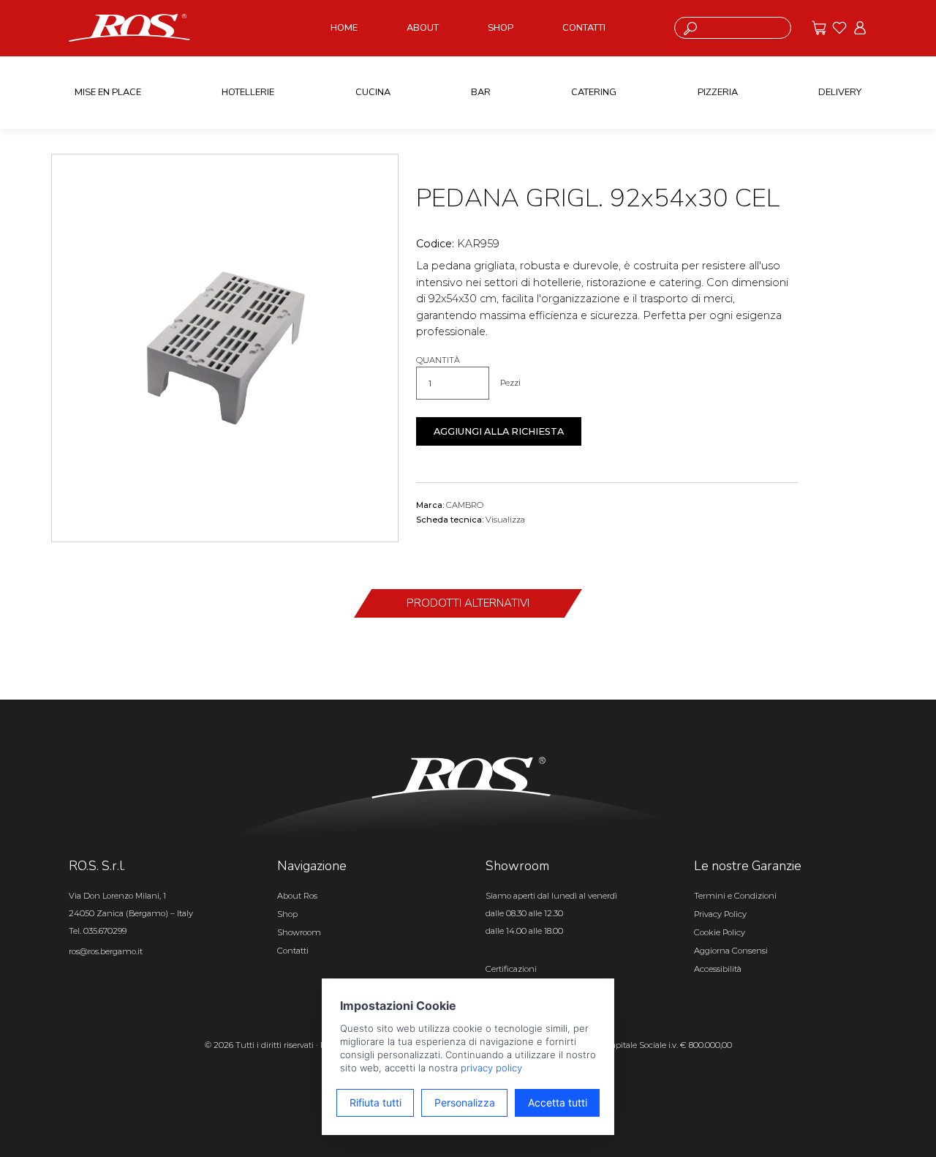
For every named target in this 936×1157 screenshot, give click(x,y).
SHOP (500, 27)
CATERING (593, 92)
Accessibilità (717, 969)
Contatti (293, 951)
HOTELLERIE (248, 92)
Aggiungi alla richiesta (499, 431)
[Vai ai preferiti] (839, 27)
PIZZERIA (718, 92)
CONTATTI (583, 27)
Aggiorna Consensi (731, 951)
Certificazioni (511, 969)
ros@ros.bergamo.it (106, 951)
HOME (344, 27)
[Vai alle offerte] (819, 27)
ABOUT (423, 27)
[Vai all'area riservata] (860, 27)
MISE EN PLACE (108, 92)
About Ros (297, 896)
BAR (481, 92)
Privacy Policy (720, 914)
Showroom (299, 932)
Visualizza (505, 519)
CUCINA (372, 92)
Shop (287, 914)
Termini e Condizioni (735, 896)
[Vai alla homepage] (129, 27)
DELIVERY (839, 92)
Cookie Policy (719, 932)
